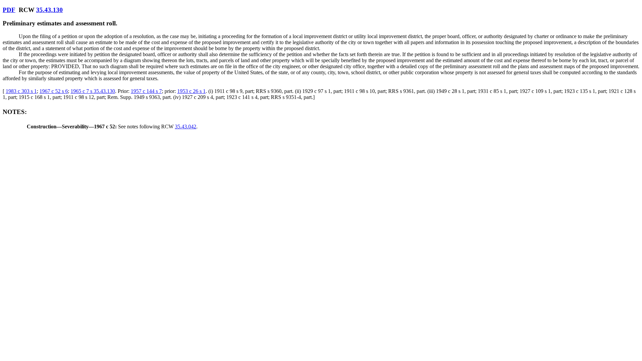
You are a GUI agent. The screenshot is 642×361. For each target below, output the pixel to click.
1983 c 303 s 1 (21, 91)
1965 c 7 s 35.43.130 (93, 91)
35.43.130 (49, 9)
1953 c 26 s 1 (191, 91)
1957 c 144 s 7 (146, 91)
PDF (9, 9)
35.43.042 (185, 126)
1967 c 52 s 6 (53, 91)
